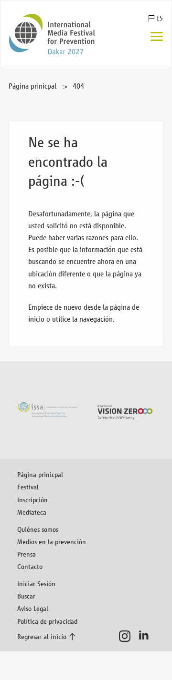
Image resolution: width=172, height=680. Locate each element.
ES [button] (159, 18)
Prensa (26, 554)
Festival (28, 487)
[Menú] (156, 37)
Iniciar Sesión (36, 583)
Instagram (127, 636)
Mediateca (31, 512)
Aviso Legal (32, 608)
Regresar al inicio (41, 636)
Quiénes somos (37, 529)
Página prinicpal (32, 86)
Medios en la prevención (51, 542)
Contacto (30, 566)
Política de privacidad (47, 621)
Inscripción (32, 500)
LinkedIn (146, 636)
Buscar (26, 596)
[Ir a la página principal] (52, 34)
